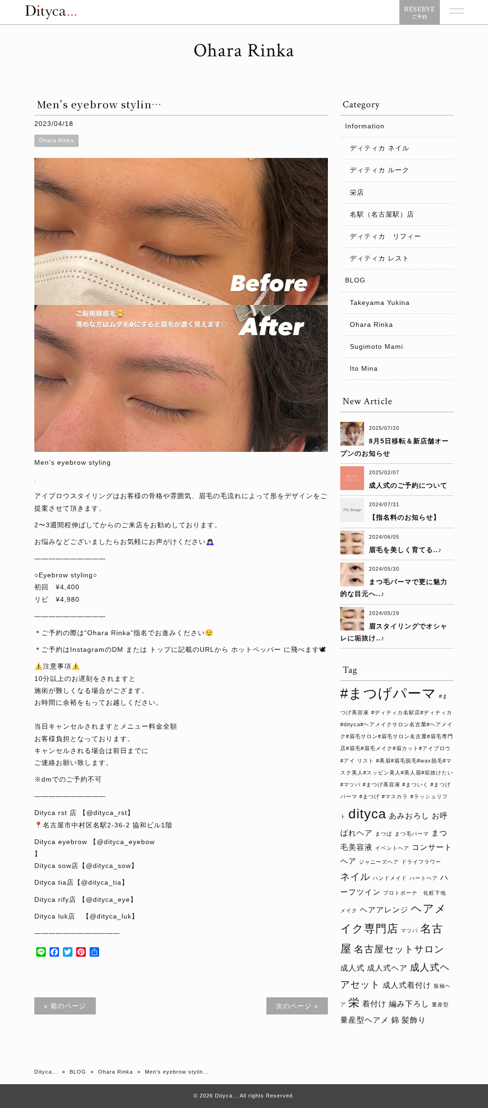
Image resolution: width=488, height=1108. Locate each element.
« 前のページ (65, 1006)
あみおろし (409, 815)
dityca (367, 813)
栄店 (357, 192)
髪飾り (414, 1019)
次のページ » (297, 1006)
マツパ (409, 930)
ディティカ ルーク (379, 170)
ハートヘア (423, 878)
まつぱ (383, 833)
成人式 (352, 967)
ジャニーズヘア (379, 862)
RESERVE (419, 12)
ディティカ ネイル (379, 148)
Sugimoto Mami (376, 346)
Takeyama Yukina (380, 302)
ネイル (355, 876)
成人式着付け (407, 985)
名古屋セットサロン (399, 949)
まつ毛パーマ (412, 833)
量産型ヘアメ (364, 1019)
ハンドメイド (390, 878)
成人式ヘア (387, 967)
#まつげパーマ (388, 693)
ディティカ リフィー (385, 236)
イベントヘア (392, 848)
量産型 (440, 1004)
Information (365, 126)
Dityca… (46, 1072)
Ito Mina (364, 368)
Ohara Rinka (56, 140)
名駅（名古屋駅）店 (382, 214)
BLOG (355, 280)
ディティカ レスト (379, 258)
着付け (374, 1003)
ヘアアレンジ (384, 909)
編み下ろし (409, 1003)
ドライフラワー (421, 862)
